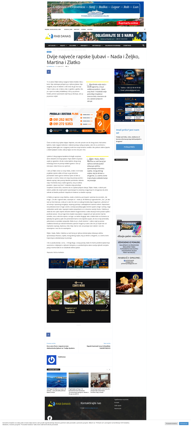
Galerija (90, 29)
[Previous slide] (50, 306)
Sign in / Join (68, 29)
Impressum (117, 408)
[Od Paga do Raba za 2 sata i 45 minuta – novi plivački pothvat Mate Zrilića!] (57, 380)
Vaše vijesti (117, 405)
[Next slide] (107, 306)
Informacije (96, 45)
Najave (62, 45)
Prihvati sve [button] (183, 423)
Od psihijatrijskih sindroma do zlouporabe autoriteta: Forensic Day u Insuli (100, 390)
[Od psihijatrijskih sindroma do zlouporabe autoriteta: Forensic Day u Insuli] (100, 380)
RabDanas (51, 66)
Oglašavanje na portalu (121, 399)
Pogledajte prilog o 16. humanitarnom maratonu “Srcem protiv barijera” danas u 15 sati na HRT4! (79, 391)
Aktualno (52, 45)
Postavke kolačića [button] (171, 423)
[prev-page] (107, 370)
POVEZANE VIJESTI (53, 369)
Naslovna (49, 50)
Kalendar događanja (112, 45)
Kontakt (76, 29)
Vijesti (54, 50)
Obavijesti (84, 45)
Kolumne (72, 45)
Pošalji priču (129, 147)
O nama (83, 29)
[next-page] (110, 370)
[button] (143, 45)
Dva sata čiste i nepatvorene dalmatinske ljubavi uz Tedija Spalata (61, 347)
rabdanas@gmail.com (91, 408)
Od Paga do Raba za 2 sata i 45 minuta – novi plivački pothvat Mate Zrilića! (56, 390)
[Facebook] (145, 29)
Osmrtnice (127, 45)
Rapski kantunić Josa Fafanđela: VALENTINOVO (98, 347)
